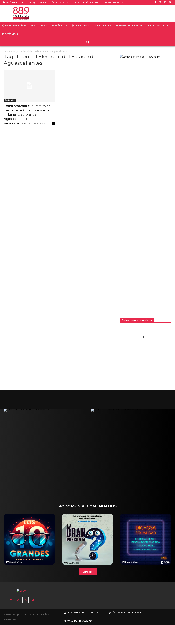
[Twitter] (165, 2)
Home (7, 51)
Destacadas (10, 100)
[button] (87, 42)
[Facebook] (155, 2)
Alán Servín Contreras (15, 123)
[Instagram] (160, 2)
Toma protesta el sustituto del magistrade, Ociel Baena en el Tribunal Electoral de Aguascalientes (28, 112)
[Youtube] (170, 2)
